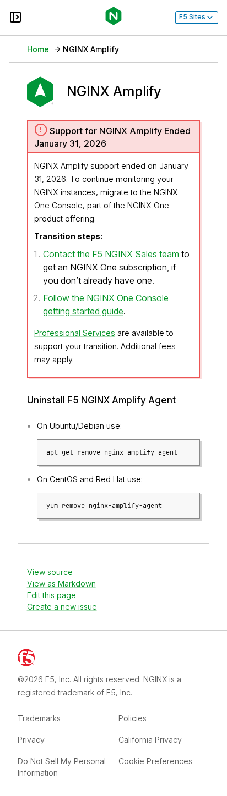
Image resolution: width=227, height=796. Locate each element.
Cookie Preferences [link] (155, 761)
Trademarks (39, 718)
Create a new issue (62, 606)
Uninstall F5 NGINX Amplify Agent (101, 400)
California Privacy (150, 739)
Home (38, 49)
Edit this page (51, 595)
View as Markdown (61, 583)
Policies (132, 718)
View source (50, 572)
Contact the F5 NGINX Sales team (111, 253)
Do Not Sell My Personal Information (62, 766)
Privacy (31, 739)
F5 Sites (192, 17)
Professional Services (74, 333)
